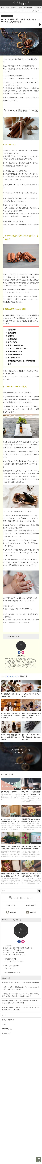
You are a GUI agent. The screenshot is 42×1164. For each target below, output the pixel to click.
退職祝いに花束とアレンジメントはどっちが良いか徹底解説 (20, 982)
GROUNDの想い (28, 7)
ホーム (2, 7)
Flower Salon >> (31, 905)
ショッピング (37, 7)
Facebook (33, 912)
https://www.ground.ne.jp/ (12, 972)
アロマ (20, 7)
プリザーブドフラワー (11, 7)
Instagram (13, 912)
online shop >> (11, 905)
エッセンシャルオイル (7, 15)
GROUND (21, 656)
